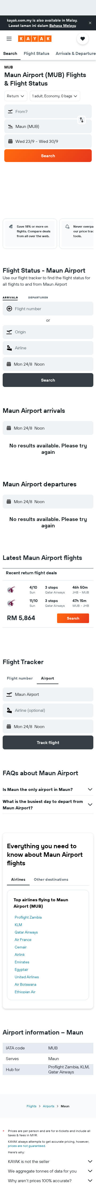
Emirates (22, 962)
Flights (32, 1106)
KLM (18, 924)
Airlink (20, 954)
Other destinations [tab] (51, 879)
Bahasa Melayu (62, 25)
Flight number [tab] (20, 678)
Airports (48, 1106)
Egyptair (21, 969)
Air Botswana (25, 984)
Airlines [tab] (18, 879)
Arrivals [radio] (10, 297)
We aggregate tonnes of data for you (42, 1171)
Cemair (21, 947)
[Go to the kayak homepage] (34, 38)
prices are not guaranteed (26, 1146)
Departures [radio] (38, 297)
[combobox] (53, 332)
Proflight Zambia (28, 917)
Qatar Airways (26, 932)
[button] (90, 23)
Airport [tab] (47, 678)
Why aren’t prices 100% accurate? (39, 1180)
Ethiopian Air (25, 991)
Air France (23, 939)
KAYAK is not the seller (28, 1161)
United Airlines (27, 977)
